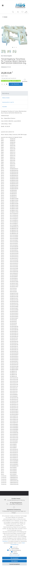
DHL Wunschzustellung (15, 550)
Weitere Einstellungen (14, 555)
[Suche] (13, 12)
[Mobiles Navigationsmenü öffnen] (2, 5)
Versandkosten (13, 78)
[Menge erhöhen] (7, 84)
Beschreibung (5, 93)
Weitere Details (5, 97)
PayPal (15, 551)
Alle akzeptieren (14, 558)
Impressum (5, 541)
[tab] (14, 93)
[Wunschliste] (22, 12)
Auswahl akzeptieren (14, 564)
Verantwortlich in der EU (8, 102)
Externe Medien (15, 548)
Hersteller (4, 106)
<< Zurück (4, 17)
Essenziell (15, 547)
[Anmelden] (18, 12)
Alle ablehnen (14, 561)
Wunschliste (24, 81)
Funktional (15, 553)
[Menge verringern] (2, 84)
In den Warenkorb (14, 84)
